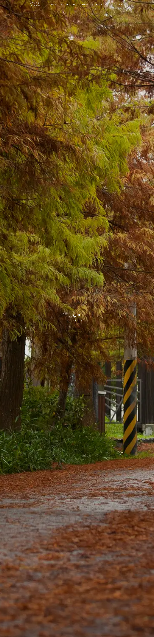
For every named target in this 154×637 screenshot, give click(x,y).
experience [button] (85, 4)
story (62, 4)
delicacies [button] (76, 4)
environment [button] (54, 4)
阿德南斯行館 (121, 4)
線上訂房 (95, 4)
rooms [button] (68, 4)
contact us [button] (103, 4)
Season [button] (111, 4)
